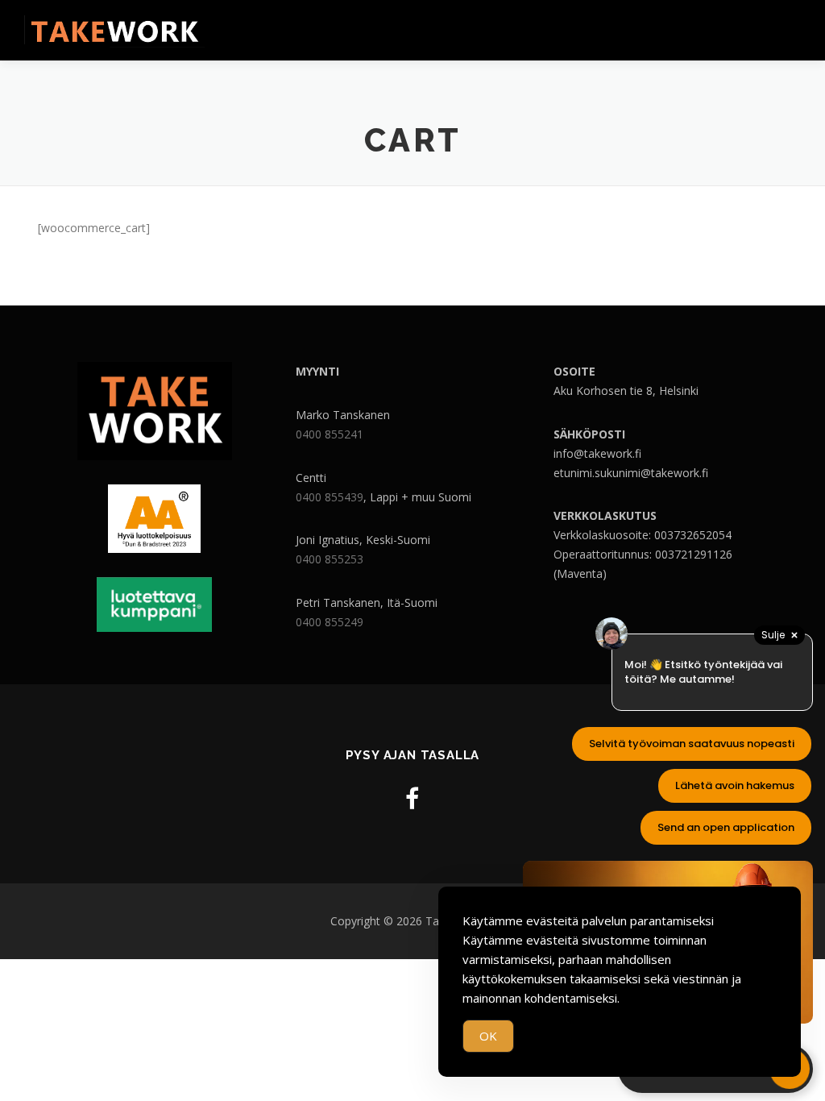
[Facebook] (412, 798)
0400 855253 (329, 559)
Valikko (787, 30)
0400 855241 (329, 434)
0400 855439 (329, 497)
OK (488, 1036)
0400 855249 (329, 621)
